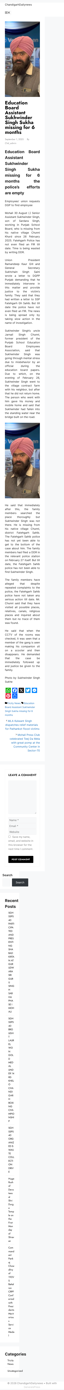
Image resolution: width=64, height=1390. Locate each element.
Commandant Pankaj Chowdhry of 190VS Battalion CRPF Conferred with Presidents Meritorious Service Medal (11, 1291)
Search (7, 875)
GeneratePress (32, 1387)
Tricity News (14, 703)
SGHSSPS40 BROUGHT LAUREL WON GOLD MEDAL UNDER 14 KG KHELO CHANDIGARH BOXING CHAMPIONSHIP (11, 1070)
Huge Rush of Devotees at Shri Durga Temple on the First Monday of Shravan (11, 1210)
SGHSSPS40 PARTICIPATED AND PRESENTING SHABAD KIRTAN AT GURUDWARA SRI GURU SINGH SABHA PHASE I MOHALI (11, 962)
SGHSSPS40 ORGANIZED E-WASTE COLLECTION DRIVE (11, 1150)
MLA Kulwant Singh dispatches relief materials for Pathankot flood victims (22, 724)
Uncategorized (15, 1371)
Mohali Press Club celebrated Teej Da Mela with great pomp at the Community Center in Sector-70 (25, 742)
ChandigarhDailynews (18, 4)
